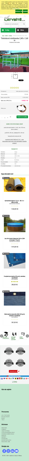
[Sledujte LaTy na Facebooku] (4, 452)
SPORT (6, 35)
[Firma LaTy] (9, 356)
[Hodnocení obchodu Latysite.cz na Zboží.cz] (14, 373)
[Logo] (14, 18)
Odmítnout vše (18, 11)
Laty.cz (16, 455)
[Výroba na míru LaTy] (9, 368)
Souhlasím (25, 11)
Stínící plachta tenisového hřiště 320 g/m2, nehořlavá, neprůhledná (14, 314)
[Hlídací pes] (21, 108)
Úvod (3, 35)
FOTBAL (10, 35)
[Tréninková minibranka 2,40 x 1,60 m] (14, 61)
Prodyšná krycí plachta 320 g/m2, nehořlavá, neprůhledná (14, 277)
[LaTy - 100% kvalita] (20, 356)
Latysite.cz (11, 455)
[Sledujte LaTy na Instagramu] (8, 452)
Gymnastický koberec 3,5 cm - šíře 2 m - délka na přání (14, 201)
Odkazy (20, 455)
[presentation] (1, 57)
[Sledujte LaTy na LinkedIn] (12, 452)
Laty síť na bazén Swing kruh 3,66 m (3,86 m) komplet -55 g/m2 (14, 239)
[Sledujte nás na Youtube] (16, 452)
